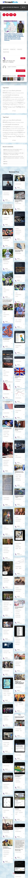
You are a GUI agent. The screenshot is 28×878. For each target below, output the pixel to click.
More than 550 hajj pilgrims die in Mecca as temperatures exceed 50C (12, 150)
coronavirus (15, 95)
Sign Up (23, 7)
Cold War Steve (18, 589)
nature (23, 99)
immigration (16, 97)
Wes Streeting (18, 480)
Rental (17, 548)
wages (20, 568)
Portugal (17, 730)
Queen (5, 527)
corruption (6, 97)
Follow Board (21, 76)
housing (17, 545)
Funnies (6, 471)
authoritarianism (7, 192)
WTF (6, 109)
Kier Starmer (6, 432)
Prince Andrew (18, 519)
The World (19, 209)
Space (15, 104)
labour (8, 99)
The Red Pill (13, 76)
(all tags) (14, 110)
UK (22, 107)
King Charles (6, 462)
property (20, 812)
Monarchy (19, 49)
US (24, 107)
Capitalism (14, 92)
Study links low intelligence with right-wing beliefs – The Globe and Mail (13, 153)
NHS (4, 100)
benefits (17, 228)
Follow (22, 58)
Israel (20, 97)
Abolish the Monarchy (6, 49)
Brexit (5, 93)
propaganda (5, 103)
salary (17, 568)
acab (4, 90)
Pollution (9, 693)
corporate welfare (19, 232)
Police (10, 100)
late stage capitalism (14, 99)
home (17, 812)
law (19, 99)
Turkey (18, 107)
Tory (5, 106)
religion (20, 103)
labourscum (6, 263)
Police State (14, 100)
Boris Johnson (16, 90)
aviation (7, 90)
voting (17, 412)
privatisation (20, 100)
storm (18, 104)
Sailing (7, 104)
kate (10, 604)
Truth (13, 107)
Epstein (17, 517)
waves (4, 108)
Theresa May (21, 104)
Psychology (10, 103)
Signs (12, 104)
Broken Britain (13, 49)
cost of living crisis (7, 499)
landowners (18, 642)
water (9, 695)
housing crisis (18, 546)
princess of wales (7, 608)
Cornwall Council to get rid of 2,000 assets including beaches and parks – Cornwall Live (13, 158)
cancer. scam (6, 604)
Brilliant (9, 93)
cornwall (8, 95)
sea (10, 104)
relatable (15, 102)
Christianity (18, 92)
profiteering (18, 615)
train (21, 730)
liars (21, 99)
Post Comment (20, 70)
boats (10, 90)
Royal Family (6, 52)
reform (17, 347)
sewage (5, 695)
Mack (6, 199)
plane (7, 100)
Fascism (12, 97)
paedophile (6, 549)
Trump (9, 107)
